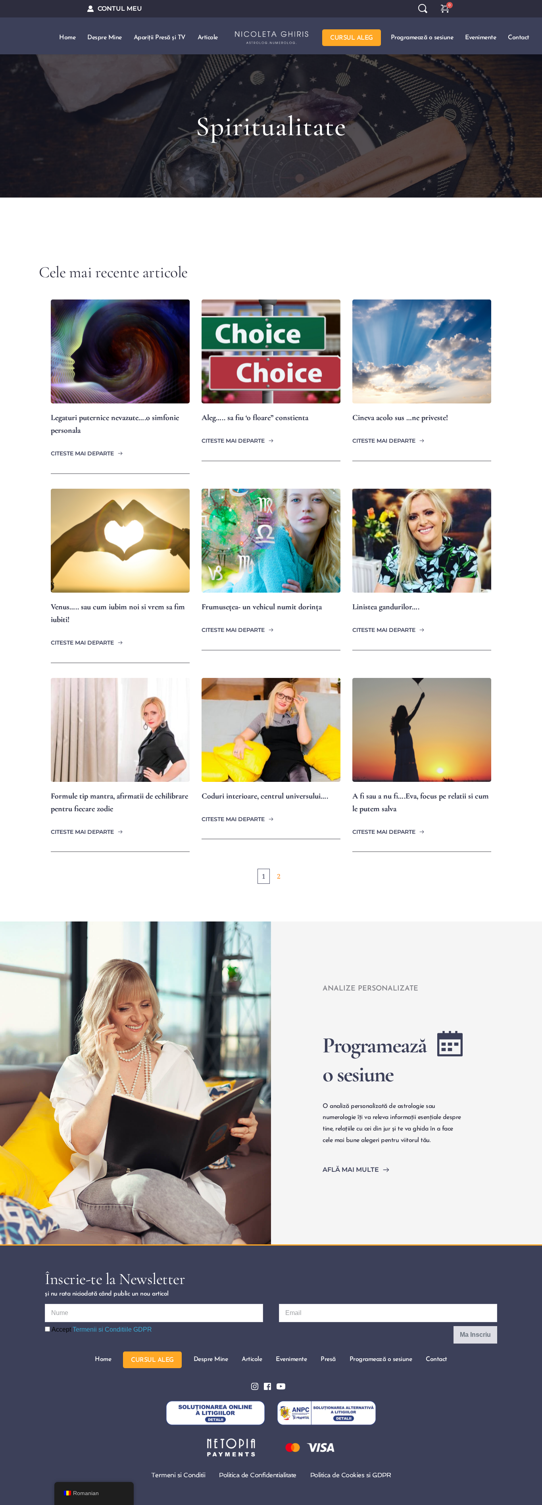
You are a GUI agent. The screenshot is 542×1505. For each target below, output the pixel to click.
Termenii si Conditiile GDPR (112, 1329)
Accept (101, 1329)
